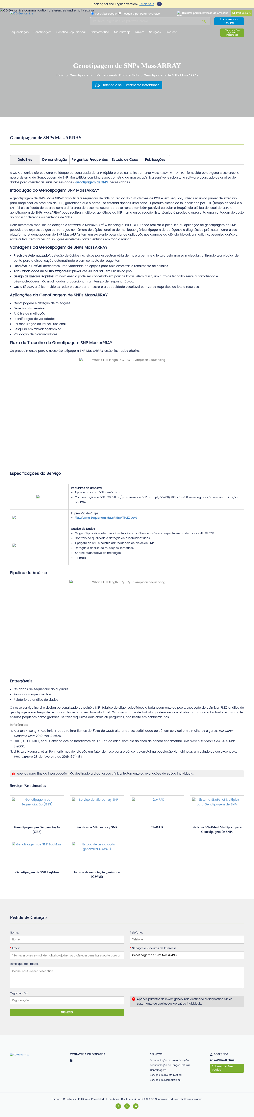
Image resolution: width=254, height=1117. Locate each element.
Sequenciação (19, 32)
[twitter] (127, 1106)
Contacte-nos (224, 1060)
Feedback (113, 1099)
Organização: (19, 994)
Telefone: (136, 933)
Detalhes (25, 160)
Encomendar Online (229, 21)
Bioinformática (99, 32)
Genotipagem (42, 32)
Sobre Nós (221, 1054)
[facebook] (118, 1106)
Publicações (155, 160)
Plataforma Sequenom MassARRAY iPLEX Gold (106, 517)
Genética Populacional (71, 32)
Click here (147, 4)
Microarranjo (122, 32)
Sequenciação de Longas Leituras (170, 1065)
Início (60, 75)
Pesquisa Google (105, 14)
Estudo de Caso (125, 160)
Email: (15, 948)
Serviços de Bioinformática (166, 1075)
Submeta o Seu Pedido (222, 1068)
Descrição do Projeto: (24, 964)
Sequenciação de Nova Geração (169, 1060)
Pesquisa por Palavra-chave (141, 14)
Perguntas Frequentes (90, 160)
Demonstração (54, 160)
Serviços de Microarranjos (165, 1080)
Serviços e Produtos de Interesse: (153, 948)
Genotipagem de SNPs (92, 182)
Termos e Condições (63, 1099)
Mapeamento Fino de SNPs (117, 75)
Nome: (14, 933)
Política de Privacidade (91, 1099)
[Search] (204, 21)
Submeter (67, 1012)
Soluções (155, 32)
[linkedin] (136, 1106)
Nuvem (139, 32)
